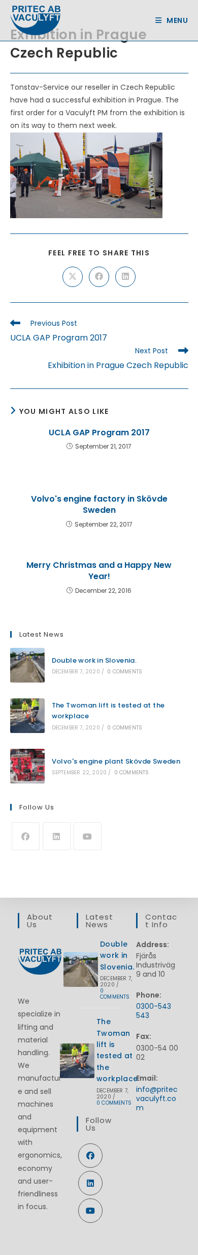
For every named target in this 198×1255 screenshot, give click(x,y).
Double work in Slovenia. (94, 660)
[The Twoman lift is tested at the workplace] (27, 715)
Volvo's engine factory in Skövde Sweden (99, 504)
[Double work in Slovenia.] (27, 665)
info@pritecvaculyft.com (157, 1098)
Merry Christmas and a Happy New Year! (99, 571)
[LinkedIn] (57, 836)
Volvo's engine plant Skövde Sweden (116, 761)
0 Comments (124, 671)
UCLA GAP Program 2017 (99, 432)
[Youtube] (88, 836)
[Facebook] (26, 836)
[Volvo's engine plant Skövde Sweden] (27, 766)
